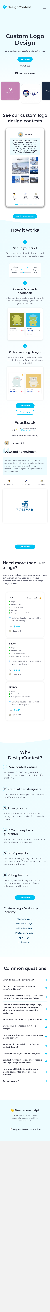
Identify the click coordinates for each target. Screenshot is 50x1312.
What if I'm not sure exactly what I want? (22, 1019)
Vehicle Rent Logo (24, 928)
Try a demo (25, 412)
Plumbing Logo (24, 919)
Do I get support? (11, 1081)
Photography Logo (24, 933)
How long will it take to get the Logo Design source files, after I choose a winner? (20, 1072)
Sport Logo (24, 937)
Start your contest (25, 216)
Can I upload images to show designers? (22, 1053)
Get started (25, 59)
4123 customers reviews (28, 430)
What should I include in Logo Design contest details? (21, 1045)
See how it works (27, 73)
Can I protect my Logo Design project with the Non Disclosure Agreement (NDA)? (23, 996)
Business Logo (24, 942)
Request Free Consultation (25, 1129)
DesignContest (17, 7)
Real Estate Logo (24, 923)
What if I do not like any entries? (18, 980)
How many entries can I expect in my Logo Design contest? (23, 1036)
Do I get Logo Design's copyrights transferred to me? (19, 987)
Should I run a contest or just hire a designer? (19, 1027)
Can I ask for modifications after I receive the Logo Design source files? (22, 1061)
